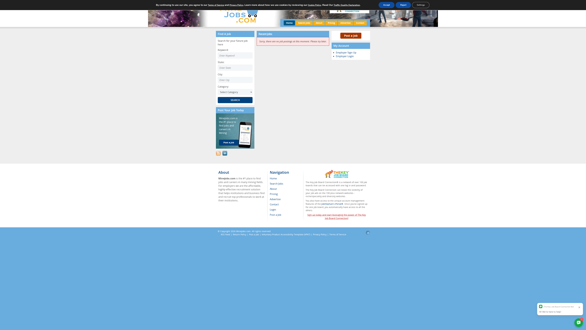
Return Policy (239, 234)
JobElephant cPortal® (332, 203)
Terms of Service (337, 234)
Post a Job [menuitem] (275, 214)
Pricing (331, 22)
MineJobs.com (243, 231)
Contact (360, 22)
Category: (223, 86)
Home (289, 22)
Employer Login (345, 56)
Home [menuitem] (273, 178)
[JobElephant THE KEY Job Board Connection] (337, 171)
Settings (421, 5)
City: (220, 74)
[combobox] (235, 68)
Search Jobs (304, 22)
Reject (403, 5)
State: (221, 62)
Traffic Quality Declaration (347, 5)
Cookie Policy (314, 5)
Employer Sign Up (346, 52)
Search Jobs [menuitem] (276, 183)
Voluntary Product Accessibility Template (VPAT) (286, 234)
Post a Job (228, 142)
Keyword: (223, 50)
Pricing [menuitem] (274, 194)
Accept (386, 5)
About (319, 22)
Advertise (345, 22)
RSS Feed (225, 234)
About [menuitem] (273, 189)
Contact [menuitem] (274, 204)
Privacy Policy (320, 234)
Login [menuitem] (273, 209)
